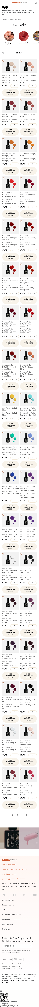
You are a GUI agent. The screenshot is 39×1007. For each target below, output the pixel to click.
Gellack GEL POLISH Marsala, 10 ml (10, 614)
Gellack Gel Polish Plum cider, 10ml (28, 530)
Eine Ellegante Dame (9, 44)
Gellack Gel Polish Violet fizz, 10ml (10, 530)
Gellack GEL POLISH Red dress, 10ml (25, 324)
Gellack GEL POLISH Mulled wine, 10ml (9, 367)
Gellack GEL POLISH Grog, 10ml (26, 367)
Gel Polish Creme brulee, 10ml (9, 76)
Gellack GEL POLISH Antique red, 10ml (9, 238)
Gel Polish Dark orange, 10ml (9, 155)
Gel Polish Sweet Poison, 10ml (9, 116)
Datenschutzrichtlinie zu (13, 953)
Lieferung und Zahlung (11, 919)
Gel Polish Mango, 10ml (28, 155)
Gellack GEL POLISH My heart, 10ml (10, 281)
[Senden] (30, 946)
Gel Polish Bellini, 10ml (9, 409)
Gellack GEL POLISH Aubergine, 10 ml (9, 657)
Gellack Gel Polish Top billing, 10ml (10, 448)
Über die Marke (8, 900)
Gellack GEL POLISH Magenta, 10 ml (28, 786)
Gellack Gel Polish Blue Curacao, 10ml (10, 487)
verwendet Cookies (17, 974)
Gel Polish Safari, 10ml (27, 116)
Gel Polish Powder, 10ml (28, 76)
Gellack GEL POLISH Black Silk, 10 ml (26, 570)
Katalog (10, 19)
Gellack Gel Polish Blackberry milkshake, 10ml (28, 488)
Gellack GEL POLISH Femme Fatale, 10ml (9, 324)
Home (4, 19)
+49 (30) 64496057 (9, 865)
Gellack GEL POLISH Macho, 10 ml (10, 700)
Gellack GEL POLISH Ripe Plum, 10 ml (26, 614)
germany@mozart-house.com (13, 879)
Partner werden (8, 905)
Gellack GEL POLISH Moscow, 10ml (28, 238)
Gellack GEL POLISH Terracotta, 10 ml (9, 786)
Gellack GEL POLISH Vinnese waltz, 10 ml (9, 570)
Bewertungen (7, 924)
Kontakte (6, 929)
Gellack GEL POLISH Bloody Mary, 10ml (27, 281)
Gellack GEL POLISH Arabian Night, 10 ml (27, 657)
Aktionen (6, 910)
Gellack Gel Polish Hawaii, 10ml (28, 448)
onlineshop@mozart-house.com (14, 869)
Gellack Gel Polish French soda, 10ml (28, 409)
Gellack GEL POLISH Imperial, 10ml (27, 195)
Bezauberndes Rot (24, 43)
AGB (20, 966)
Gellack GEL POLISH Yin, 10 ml (28, 699)
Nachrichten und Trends (11, 914)
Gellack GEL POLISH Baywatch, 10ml (9, 195)
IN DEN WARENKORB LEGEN (10, 92)
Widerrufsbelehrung (10, 966)
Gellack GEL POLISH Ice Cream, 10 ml (25, 743)
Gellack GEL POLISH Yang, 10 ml (9, 743)
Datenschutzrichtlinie (20, 964)
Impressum (6, 964)
